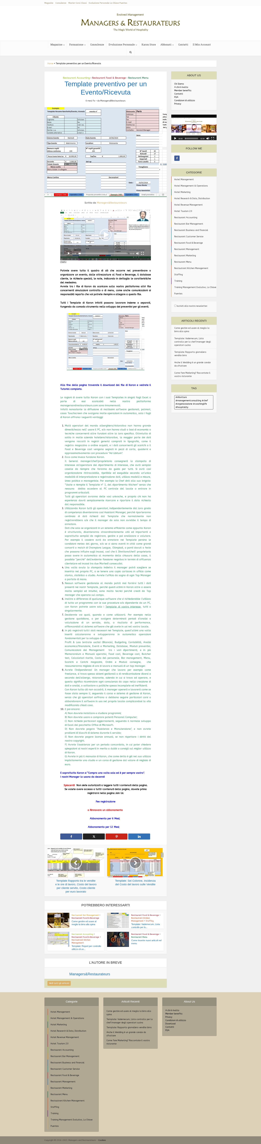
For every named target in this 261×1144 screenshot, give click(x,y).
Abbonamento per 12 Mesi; (105, 826)
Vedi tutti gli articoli (59, 983)
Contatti (183, 44)
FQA (176, 97)
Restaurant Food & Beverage (109, 77)
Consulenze (60, 3)
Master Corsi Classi (77, 3)
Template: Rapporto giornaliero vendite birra (128, 1027)
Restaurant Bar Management (85, 915)
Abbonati (165, 44)
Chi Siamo (179, 84)
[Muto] (137, 253)
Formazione (76, 44)
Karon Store (149, 44)
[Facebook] (177, 158)
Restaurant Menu (138, 77)
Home (50, 63)
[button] (106, 235)
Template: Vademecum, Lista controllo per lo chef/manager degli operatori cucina (192, 341)
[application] (105, 234)
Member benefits (182, 90)
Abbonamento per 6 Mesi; (105, 818)
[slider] (103, 253)
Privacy (177, 104)
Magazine (48, 3)
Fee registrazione (105, 801)
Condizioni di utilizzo (184, 100)
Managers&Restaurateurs (113, 101)
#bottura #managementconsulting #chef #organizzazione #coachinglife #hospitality (192, 402)
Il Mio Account (202, 44)
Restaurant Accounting (76, 77)
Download (170, 1023)
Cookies (102, 1140)
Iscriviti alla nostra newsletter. (192, 306)
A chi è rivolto (181, 87)
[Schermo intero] (142, 253)
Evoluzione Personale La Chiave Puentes (108, 3)
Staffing (150, 921)
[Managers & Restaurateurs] (130, 21)
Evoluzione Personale (122, 44)
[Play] (68, 253)
